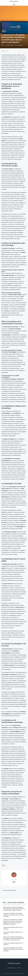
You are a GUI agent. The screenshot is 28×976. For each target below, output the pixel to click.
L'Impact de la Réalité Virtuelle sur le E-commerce (13, 928)
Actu (3, 31)
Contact (19, 967)
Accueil (3, 50)
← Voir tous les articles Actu (8, 890)
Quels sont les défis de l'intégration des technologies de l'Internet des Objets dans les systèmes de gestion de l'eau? (13, 938)
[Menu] (14, 4)
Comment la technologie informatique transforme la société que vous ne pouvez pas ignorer (13, 915)
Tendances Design (14, 963)
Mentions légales (11, 967)
